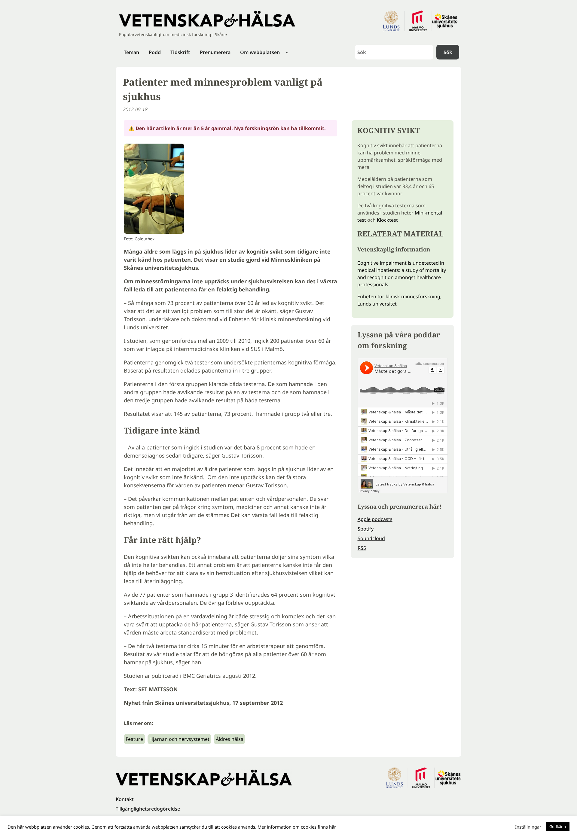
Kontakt (125, 799)
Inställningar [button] (528, 826)
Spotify (366, 528)
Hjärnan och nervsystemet (179, 739)
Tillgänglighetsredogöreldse (148, 808)
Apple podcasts (375, 519)
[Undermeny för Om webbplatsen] (287, 52)
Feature (134, 739)
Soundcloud (371, 538)
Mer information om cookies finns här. (297, 827)
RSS (362, 548)
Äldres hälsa (229, 739)
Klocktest (387, 220)
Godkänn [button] (557, 826)
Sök (448, 52)
